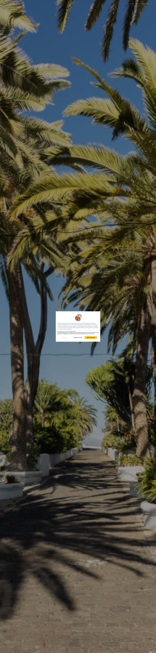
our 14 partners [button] (72, 323)
